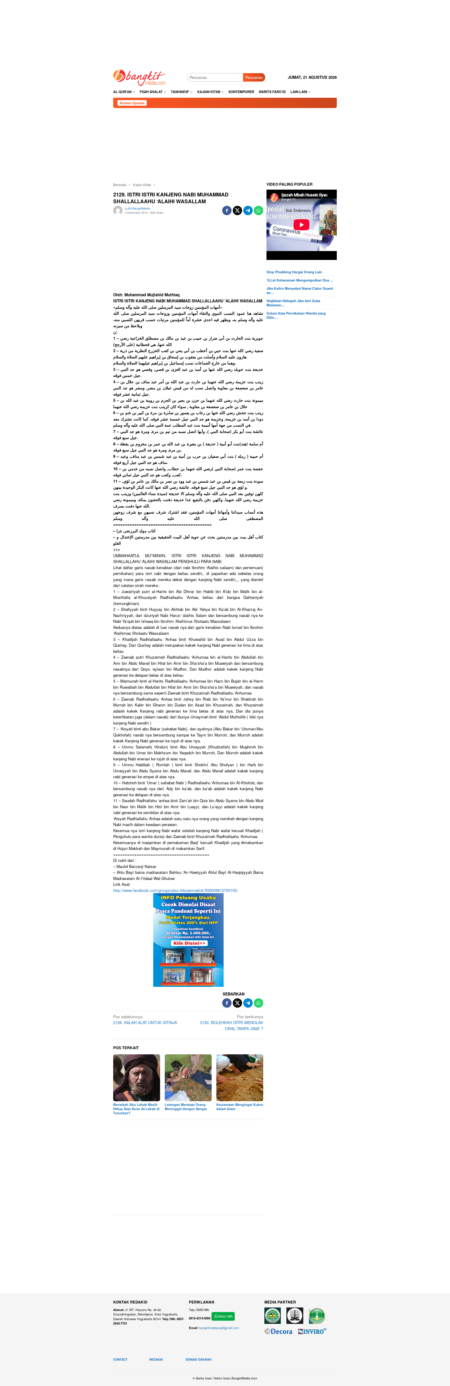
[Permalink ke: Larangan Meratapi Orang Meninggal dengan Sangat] (188, 1077)
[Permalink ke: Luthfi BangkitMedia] (118, 210)
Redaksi (156, 1359)
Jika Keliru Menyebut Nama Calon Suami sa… (299, 290)
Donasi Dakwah (198, 1359)
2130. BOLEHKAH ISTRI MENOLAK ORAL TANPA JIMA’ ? (231, 1022)
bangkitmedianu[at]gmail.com (219, 1328)
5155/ (175, 890)
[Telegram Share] (248, 210)
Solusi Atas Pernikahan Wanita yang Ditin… (296, 315)
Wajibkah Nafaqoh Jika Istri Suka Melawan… (293, 303)
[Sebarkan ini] (227, 210)
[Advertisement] (225, 33)
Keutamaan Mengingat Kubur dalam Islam (239, 1106)
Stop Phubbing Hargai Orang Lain (294, 272)
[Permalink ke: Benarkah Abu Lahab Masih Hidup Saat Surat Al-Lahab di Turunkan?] (136, 1077)
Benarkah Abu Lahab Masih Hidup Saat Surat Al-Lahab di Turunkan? (136, 1108)
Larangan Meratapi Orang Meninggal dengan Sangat (186, 1106)
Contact (120, 1359)
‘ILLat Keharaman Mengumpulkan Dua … (300, 280)
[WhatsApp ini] (258, 210)
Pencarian (254, 77)
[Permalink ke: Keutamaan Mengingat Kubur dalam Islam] (239, 1077)
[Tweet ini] (237, 210)
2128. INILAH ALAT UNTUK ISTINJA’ (145, 1019)
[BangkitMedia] (139, 76)
